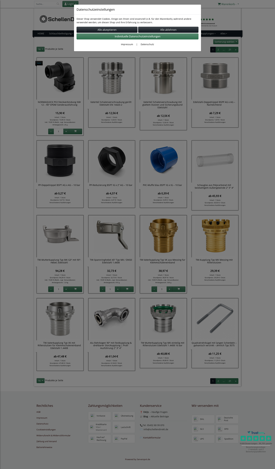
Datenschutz (147, 44)
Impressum (127, 44)
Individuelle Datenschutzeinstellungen (137, 36)
